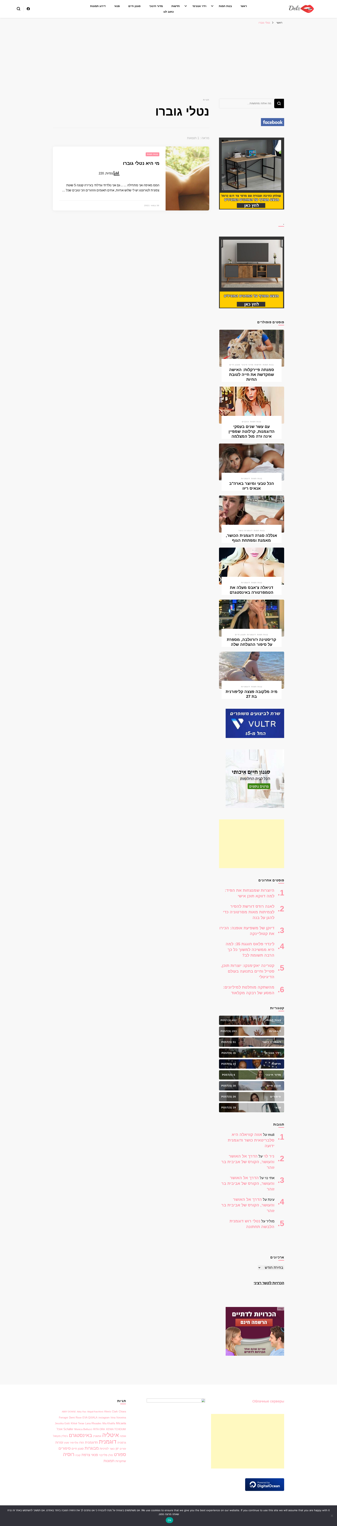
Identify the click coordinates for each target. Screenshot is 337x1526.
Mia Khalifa (108, 1423)
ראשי (243, 6)
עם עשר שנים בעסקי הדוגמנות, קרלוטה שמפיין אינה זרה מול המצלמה (252, 431)
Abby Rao (81, 1411)
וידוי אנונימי (199, 6)
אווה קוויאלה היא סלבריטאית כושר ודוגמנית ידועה (251, 1140)
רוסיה (68, 1454)
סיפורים (65, 1448)
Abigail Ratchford (95, 1411)
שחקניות (120, 1461)
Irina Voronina (118, 1417)
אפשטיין (97, 1436)
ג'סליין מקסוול (60, 1436)
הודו (81, 1442)
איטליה (110, 1435)
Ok (169, 1520)
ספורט (120, 1454)
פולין (110, 1455)
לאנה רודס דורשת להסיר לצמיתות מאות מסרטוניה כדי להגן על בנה (248, 912)
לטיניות (104, 1448)
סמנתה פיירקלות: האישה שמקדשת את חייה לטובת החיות (251, 375)
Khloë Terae (77, 1423)
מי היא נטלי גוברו (141, 163)
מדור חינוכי (156, 6)
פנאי (117, 6)
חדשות (175, 6)
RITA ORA (99, 1429)
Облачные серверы (268, 1401)
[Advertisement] (168, 55)
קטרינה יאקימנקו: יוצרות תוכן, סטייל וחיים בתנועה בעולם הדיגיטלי (247, 971)
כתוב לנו (168, 11)
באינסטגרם (80, 1435)
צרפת (86, 1455)
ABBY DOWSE (69, 1411)
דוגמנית (107, 1442)
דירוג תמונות (98, 6)
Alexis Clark (111, 1411)
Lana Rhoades (93, 1423)
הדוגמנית (91, 1442)
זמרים (123, 1448)
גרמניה (121, 1442)
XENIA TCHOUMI (116, 1429)
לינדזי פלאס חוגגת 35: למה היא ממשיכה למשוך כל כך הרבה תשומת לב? (250, 949)
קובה (78, 1455)
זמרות (59, 1442)
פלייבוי (103, 1455)
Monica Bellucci (83, 1429)
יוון (117, 1448)
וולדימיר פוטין (71, 1442)
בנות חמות (225, 6)
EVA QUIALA (90, 1417)
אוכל (59, 1429)
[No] (332, 1516)
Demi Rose (75, 1417)
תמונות (109, 1461)
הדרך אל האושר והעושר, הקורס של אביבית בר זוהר (247, 1162)
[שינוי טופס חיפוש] (18, 9)
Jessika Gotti (62, 1423)
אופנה (123, 1436)
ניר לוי (268, 1156)
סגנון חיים (134, 6)
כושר (112, 1448)
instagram (104, 1417)
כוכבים (245, 422)
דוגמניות (245, 478)
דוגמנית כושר (245, 530)
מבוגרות (92, 1448)
